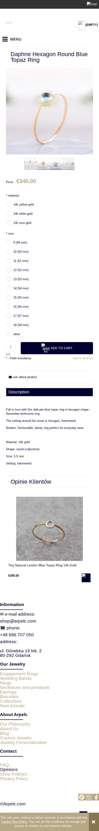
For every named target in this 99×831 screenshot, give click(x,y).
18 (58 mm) (21, 325)
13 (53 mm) (21, 279)
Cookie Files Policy (14, 821)
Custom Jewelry (16, 737)
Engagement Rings (19, 673)
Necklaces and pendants (25, 687)
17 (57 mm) (21, 316)
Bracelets (9, 696)
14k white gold (22, 213)
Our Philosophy (15, 724)
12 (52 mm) (21, 270)
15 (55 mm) (21, 297)
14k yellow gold (23, 204)
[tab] (49, 392)
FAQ (4, 764)
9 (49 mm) (20, 242)
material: (13, 195)
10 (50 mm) (21, 251)
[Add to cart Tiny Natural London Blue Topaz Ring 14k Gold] (86, 577)
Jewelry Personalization (23, 742)
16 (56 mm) (21, 306)
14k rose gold (22, 223)
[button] (21, 377)
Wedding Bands (16, 678)
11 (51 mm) (20, 261)
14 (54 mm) (21, 288)
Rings (6, 682)
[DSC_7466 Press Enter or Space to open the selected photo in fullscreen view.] (49, 111)
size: (10, 233)
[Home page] (25, 22)
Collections (11, 701)
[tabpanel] (49, 440)
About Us (9, 728)
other (16, 334)
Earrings (8, 692)
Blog (4, 733)
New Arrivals (12, 705)
